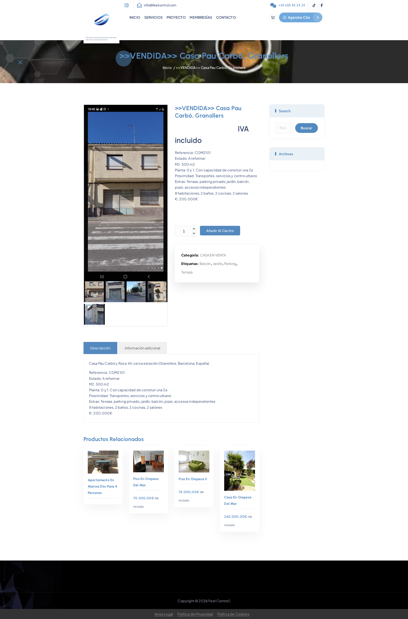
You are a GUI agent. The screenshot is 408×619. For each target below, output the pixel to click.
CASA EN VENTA (213, 255)
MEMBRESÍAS (201, 17)
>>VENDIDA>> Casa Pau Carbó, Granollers (210, 67)
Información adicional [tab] (142, 348)
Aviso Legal (163, 614)
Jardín (217, 263)
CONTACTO (226, 17)
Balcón (205, 263)
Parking (230, 263)
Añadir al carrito (220, 230)
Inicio (167, 67)
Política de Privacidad (195, 614)
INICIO (134, 17)
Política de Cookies (233, 614)
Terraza (187, 272)
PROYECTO (176, 17)
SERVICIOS (153, 17)
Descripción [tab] (100, 348)
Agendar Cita (298, 17)
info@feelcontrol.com (160, 5)
